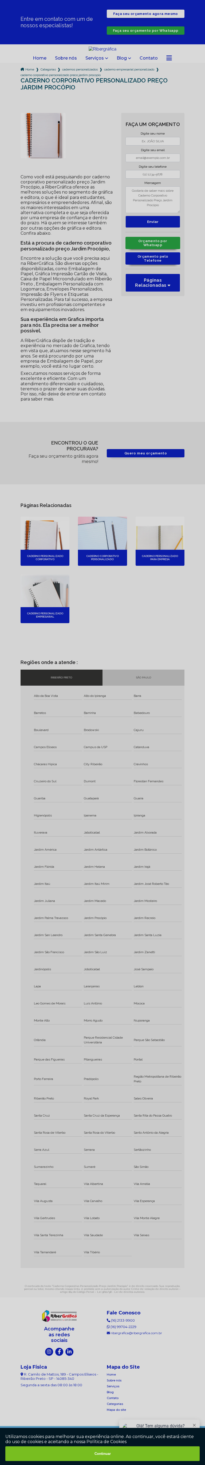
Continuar (102, 1454)
